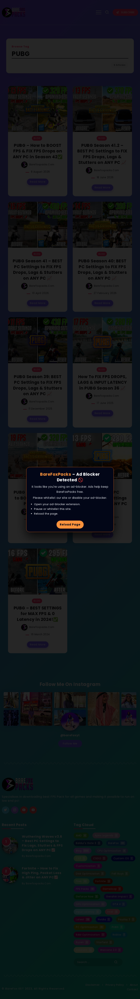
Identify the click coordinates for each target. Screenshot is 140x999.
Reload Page (70, 524)
